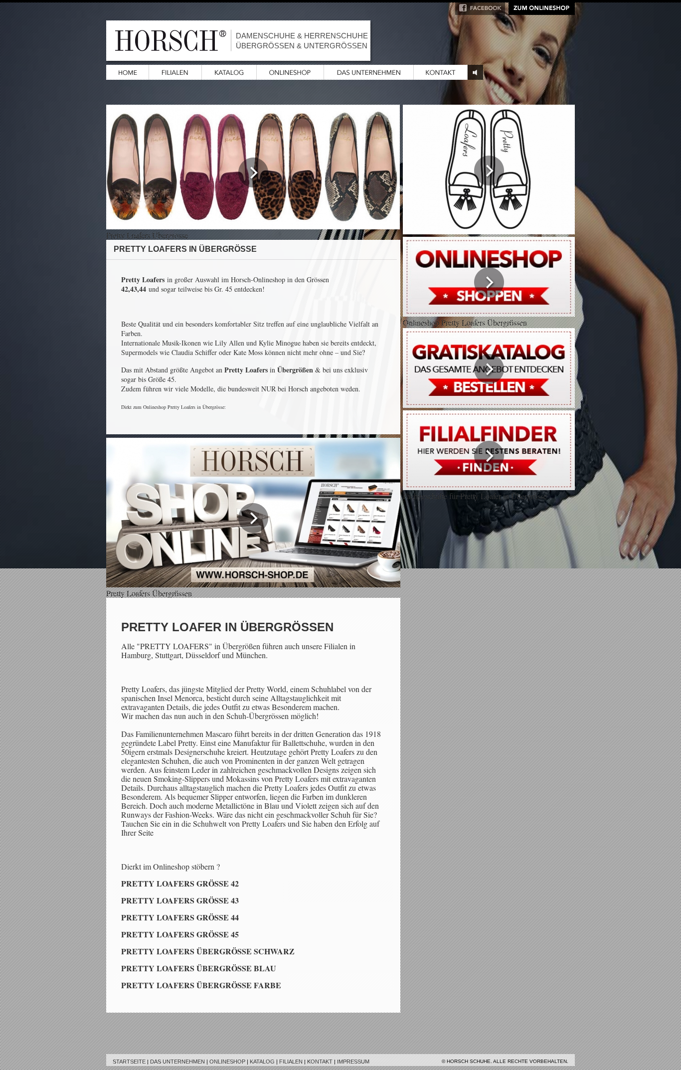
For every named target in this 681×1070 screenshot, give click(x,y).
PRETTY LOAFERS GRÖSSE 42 (180, 883)
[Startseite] (127, 76)
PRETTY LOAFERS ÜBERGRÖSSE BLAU (198, 968)
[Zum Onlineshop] (542, 11)
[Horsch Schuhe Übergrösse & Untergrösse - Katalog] (229, 76)
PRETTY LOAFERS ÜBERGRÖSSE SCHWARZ (208, 951)
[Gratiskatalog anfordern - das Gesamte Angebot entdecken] (489, 404)
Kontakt (320, 1062)
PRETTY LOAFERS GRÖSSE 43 (180, 900)
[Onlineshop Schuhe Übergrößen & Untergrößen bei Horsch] (290, 76)
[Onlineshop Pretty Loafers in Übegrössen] (253, 584)
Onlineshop (227, 1062)
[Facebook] (480, 11)
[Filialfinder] (489, 487)
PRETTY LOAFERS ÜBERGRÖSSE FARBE (201, 985)
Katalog (262, 1062)
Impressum (353, 1062)
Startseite (129, 1062)
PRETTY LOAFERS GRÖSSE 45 (180, 934)
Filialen (291, 1062)
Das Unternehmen (177, 1062)
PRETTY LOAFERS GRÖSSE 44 (180, 917)
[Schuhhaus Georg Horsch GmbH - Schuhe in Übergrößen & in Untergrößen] (369, 76)
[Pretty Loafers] (489, 231)
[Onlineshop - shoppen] (489, 313)
